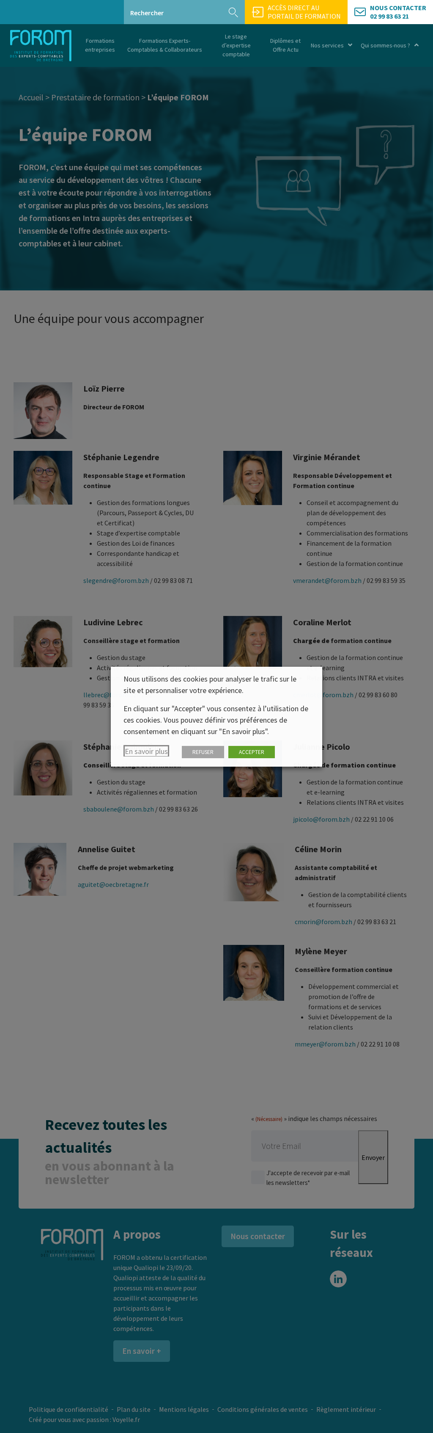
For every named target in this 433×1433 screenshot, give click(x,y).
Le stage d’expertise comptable (236, 45)
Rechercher (147, 12)
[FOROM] (40, 46)
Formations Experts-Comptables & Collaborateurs (164, 45)
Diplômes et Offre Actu (285, 45)
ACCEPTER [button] (251, 752)
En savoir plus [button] (146, 751)
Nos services (327, 45)
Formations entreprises (100, 45)
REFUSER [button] (203, 752)
